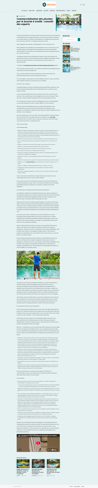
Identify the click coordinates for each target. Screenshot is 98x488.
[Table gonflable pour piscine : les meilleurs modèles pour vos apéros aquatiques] (66, 49)
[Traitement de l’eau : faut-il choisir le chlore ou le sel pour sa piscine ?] (66, 68)
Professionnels (34, 475)
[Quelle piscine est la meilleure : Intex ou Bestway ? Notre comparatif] (23, 463)
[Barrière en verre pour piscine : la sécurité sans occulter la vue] (53, 463)
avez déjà (52, 117)
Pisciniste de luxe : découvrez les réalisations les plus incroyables (38, 471)
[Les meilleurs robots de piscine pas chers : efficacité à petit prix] (66, 59)
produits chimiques (30, 161)
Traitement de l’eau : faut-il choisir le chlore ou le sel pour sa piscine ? (76, 68)
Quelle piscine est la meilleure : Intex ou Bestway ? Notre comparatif (23, 471)
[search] (80, 5)
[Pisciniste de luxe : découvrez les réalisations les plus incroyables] (38, 463)
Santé (19, 28)
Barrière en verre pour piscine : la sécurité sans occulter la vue (53, 471)
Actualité (18, 475)
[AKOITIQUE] (49, 4)
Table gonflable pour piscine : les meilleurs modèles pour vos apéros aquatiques (75, 50)
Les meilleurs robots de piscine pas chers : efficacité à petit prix (75, 59)
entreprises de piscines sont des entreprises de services (39, 65)
